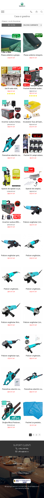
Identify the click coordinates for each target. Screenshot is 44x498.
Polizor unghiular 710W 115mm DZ (33, 322)
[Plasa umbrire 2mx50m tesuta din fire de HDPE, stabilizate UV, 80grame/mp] (33, 43)
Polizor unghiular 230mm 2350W (11, 289)
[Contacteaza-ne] (31, 12)
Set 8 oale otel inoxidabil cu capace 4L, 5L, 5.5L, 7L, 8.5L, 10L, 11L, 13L (11, 88)
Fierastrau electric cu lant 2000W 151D (11, 389)
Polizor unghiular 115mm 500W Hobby (33, 289)
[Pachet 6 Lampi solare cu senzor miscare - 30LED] (33, 143)
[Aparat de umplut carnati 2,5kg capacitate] (33, 177)
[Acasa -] (22, 5)
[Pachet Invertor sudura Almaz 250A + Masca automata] (33, 76)
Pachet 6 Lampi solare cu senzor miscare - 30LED (33, 155)
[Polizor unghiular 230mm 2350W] (11, 277)
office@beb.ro (23, 452)
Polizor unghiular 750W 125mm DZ (11, 356)
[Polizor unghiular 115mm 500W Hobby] (33, 277)
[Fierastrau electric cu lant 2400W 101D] (33, 377)
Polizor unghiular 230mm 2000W (33, 255)
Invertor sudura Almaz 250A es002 (11, 122)
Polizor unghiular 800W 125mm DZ (11, 322)
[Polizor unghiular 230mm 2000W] (33, 243)
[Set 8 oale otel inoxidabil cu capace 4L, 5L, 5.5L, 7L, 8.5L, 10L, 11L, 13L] (11, 76)
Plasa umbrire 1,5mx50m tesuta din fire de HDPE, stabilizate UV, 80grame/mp (11, 55)
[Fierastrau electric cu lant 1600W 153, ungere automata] (11, 143)
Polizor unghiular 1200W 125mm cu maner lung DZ (33, 356)
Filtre (12, 25)
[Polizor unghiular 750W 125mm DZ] (11, 344)
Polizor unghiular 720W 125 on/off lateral (33, 222)
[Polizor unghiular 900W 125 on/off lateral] (11, 243)
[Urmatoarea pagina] (39, 435)
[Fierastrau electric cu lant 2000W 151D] (11, 377)
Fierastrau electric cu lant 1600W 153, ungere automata (11, 155)
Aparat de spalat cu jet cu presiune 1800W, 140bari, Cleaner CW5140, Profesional (11, 189)
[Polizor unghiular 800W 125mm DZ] (11, 310)
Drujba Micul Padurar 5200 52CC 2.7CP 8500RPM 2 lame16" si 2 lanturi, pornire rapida (11, 423)
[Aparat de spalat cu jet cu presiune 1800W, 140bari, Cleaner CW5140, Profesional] (11, 177)
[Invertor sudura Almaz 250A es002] (11, 110)
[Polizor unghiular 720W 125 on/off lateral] (33, 210)
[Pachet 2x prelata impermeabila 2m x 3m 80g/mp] (33, 410)
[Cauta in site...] (41, 12)
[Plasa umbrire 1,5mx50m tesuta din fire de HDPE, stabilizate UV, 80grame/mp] (11, 43)
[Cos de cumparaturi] (36, 12)
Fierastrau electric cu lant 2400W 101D (33, 389)
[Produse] (3, 12)
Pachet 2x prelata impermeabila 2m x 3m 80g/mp (33, 423)
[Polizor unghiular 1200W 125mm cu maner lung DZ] (33, 344)
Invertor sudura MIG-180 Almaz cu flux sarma (11, 222)
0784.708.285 (23, 449)
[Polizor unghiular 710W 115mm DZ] (33, 310)
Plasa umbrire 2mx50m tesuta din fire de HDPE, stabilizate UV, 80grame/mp (33, 55)
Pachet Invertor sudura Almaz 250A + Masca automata (33, 88)
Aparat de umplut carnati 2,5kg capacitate (33, 189)
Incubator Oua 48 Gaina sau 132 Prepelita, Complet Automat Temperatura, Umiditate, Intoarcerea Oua (33, 122)
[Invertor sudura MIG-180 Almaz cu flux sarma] (11, 210)
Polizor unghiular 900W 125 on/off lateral (11, 255)
